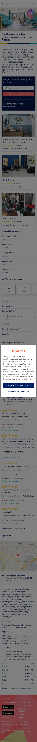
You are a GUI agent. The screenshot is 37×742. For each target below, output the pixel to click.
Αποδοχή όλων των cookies (18, 385)
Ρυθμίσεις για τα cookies (18, 391)
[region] (18, 371)
